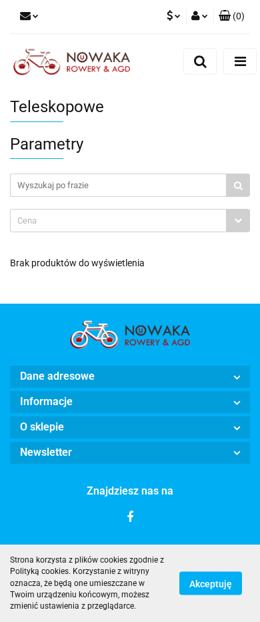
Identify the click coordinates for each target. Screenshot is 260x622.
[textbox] (118, 221)
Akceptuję (210, 584)
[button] (231, 16)
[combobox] (130, 220)
